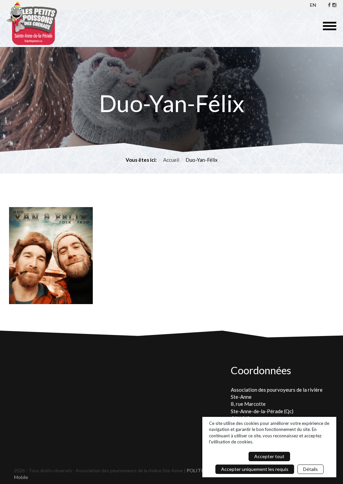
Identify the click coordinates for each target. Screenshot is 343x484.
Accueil (171, 160)
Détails (310, 469)
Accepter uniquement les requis (254, 469)
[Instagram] (334, 5)
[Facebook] (329, 5)
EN (313, 5)
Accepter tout (269, 456)
